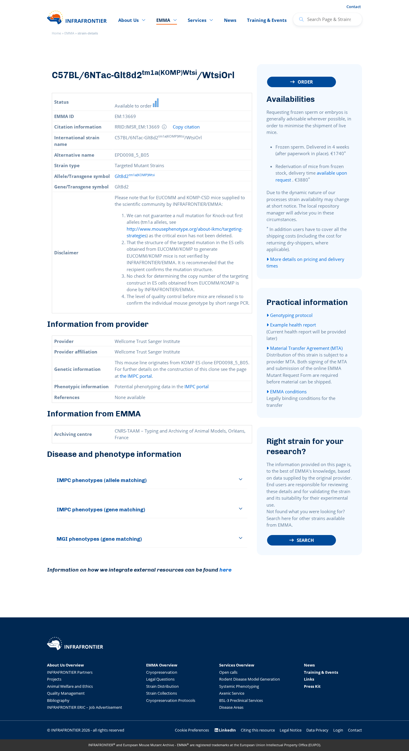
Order (305, 82)
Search (305, 540)
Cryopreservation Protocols (170, 700)
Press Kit (312, 686)
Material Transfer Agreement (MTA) (306, 348)
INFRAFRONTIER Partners (70, 672)
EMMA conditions (288, 392)
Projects (54, 679)
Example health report (292, 325)
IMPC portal (196, 386)
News (230, 20)
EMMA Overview (161, 665)
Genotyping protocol (291, 315)
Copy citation (186, 127)
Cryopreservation (161, 672)
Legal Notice (291, 730)
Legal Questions (160, 679)
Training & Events (267, 20)
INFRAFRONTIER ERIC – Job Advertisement (84, 707)
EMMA (69, 33)
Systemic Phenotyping (239, 686)
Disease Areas (231, 707)
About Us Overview (65, 665)
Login (338, 730)
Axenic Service (231, 693)
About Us (128, 20)
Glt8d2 (135, 176)
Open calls (228, 672)
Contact (353, 6)
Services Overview (236, 665)
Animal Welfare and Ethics (70, 686)
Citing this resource (258, 730)
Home (56, 33)
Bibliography (58, 700)
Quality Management (66, 693)
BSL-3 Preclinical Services (241, 700)
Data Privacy (317, 730)
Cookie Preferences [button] (192, 730)
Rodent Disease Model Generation (249, 679)
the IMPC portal (136, 376)
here (225, 569)
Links (309, 679)
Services (197, 20)
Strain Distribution (162, 686)
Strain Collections (161, 693)
